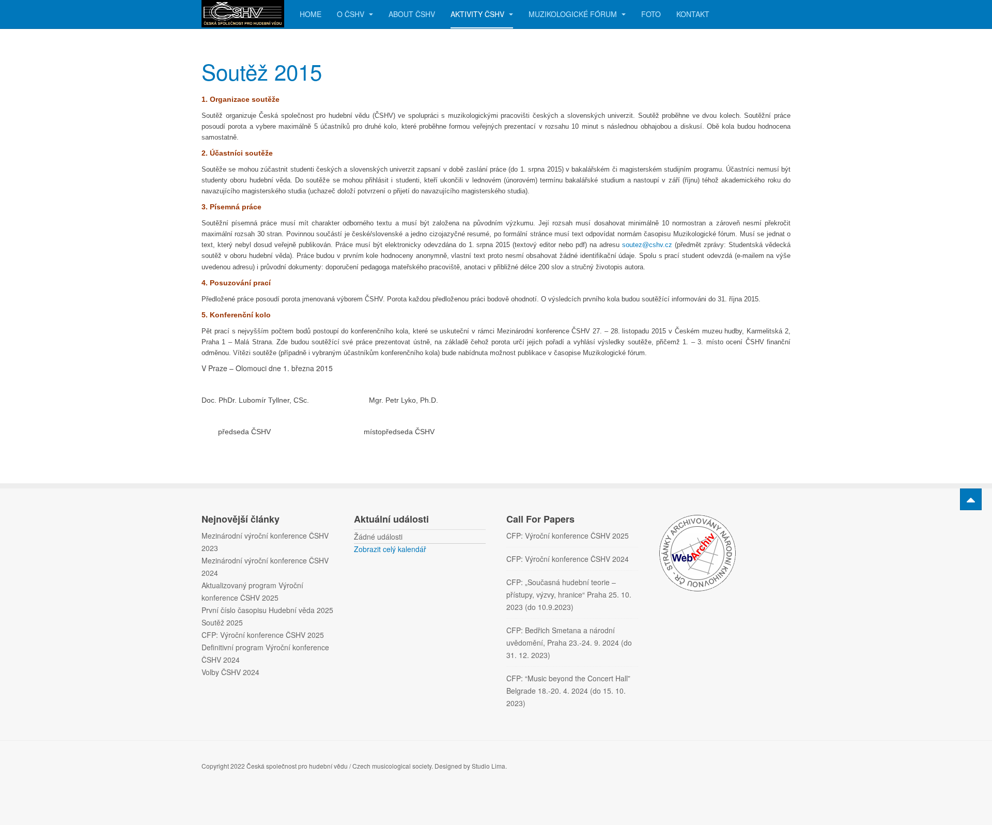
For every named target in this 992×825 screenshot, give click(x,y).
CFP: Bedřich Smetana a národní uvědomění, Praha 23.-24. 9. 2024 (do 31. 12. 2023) (569, 642)
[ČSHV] (243, 13)
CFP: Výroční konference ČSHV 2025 (567, 535)
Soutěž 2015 (262, 71)
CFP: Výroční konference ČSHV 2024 (567, 559)
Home (310, 14)
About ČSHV (412, 14)
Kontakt (692, 14)
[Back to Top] (971, 499)
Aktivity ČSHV (478, 14)
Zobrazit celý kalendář (390, 549)
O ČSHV (351, 14)
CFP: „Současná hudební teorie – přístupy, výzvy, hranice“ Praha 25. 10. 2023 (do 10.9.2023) (568, 594)
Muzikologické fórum (574, 14)
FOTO (651, 14)
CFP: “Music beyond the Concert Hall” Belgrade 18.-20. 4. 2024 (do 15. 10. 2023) (568, 690)
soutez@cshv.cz (647, 245)
